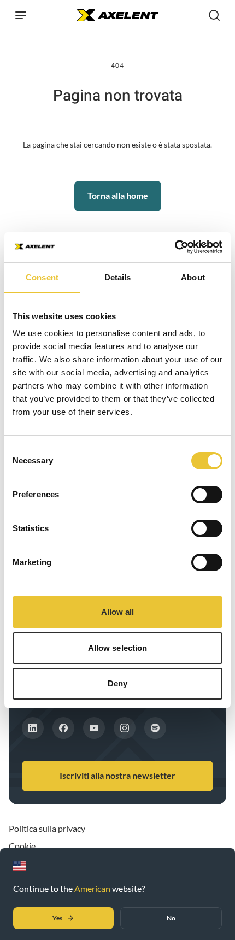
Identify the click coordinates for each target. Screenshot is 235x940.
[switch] (206, 494)
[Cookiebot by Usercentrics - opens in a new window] (174, 247)
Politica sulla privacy (47, 828)
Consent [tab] (42, 277)
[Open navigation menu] (21, 15)
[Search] (214, 15)
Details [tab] (117, 277)
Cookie (22, 846)
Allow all (117, 611)
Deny (117, 683)
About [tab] (193, 277)
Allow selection (118, 648)
